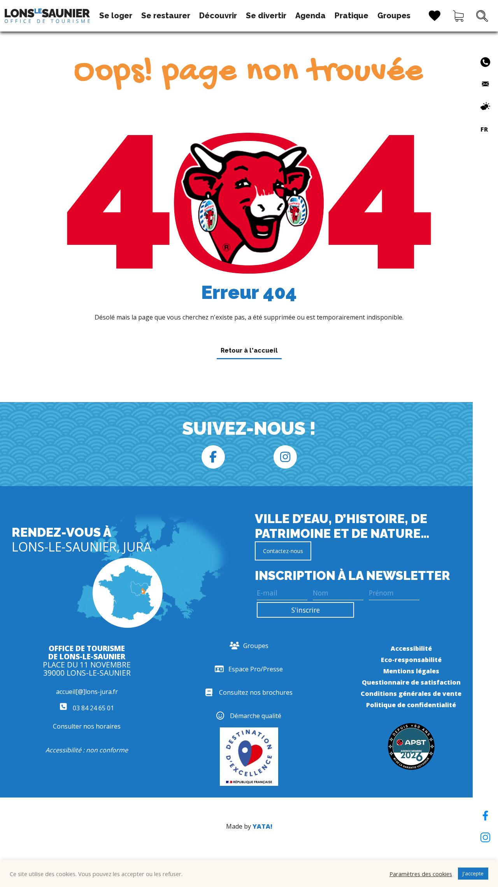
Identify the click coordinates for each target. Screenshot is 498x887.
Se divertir (266, 15)
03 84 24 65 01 (92, 708)
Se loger (115, 15)
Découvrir (218, 15)
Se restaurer (165, 15)
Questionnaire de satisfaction (411, 682)
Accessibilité (411, 648)
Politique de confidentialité (411, 705)
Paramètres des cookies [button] (420, 873)
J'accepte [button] (473, 873)
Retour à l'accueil (249, 350)
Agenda (310, 15)
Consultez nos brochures (256, 692)
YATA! (262, 826)
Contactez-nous (283, 551)
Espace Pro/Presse (255, 669)
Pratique (351, 15)
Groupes (393, 15)
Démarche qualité (255, 715)
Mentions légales (411, 671)
